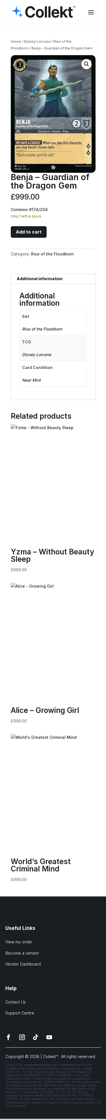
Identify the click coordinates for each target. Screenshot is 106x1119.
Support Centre (19, 1013)
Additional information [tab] (39, 278)
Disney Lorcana (37, 41)
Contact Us (15, 1002)
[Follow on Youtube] (49, 1037)
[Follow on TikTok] (35, 1037)
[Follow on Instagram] (22, 1037)
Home (16, 41)
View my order (19, 941)
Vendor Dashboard (23, 964)
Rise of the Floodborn (52, 254)
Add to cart (29, 232)
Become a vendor (22, 953)
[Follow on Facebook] (8, 1037)
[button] (86, 64)
